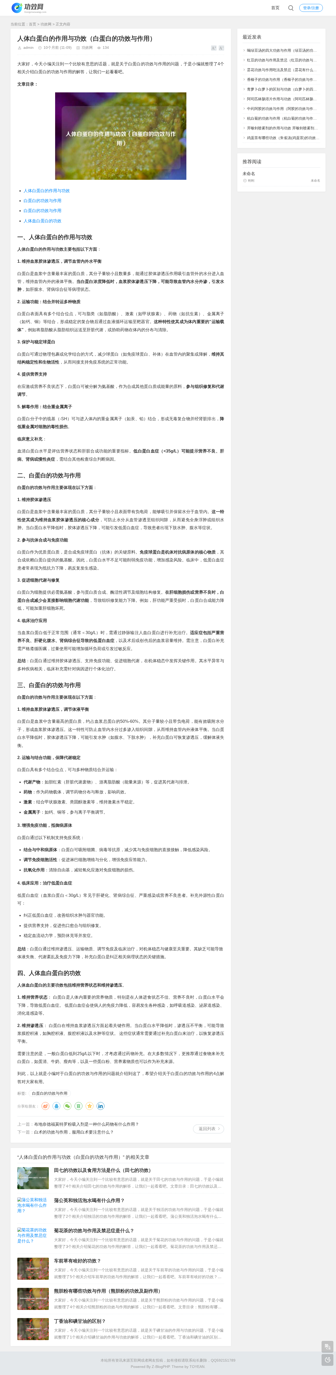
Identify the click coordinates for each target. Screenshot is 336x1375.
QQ (56, 1106)
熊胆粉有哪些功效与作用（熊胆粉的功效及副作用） (108, 1291)
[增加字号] (214, 48)
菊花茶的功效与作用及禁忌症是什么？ (94, 1230)
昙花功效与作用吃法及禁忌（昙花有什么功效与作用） (291, 70)
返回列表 (207, 1128)
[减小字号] (221, 48)
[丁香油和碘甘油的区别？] (33, 1329)
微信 (67, 1106)
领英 (100, 1106)
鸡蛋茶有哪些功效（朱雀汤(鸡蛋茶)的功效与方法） (288, 138)
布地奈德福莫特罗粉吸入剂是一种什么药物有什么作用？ (86, 1124)
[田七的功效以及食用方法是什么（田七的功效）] (33, 1178)
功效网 (45, 24)
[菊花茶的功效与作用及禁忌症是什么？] (33, 1239)
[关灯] (327, 1360)
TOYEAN (197, 1367)
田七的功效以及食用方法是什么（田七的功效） (103, 1170)
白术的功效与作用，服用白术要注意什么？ (74, 1132)
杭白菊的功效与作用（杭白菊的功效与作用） (284, 118)
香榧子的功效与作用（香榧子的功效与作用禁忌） (287, 79)
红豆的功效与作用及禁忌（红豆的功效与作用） (285, 60)
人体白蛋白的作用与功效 (47, 190)
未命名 (249, 173)
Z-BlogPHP (161, 1367)
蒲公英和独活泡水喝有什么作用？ (89, 1200)
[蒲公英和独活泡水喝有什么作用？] (33, 1208)
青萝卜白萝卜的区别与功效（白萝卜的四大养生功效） (291, 89)
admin (28, 47)
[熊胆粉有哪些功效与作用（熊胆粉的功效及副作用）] (33, 1299)
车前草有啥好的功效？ (77, 1260)
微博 (45, 1106)
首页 (275, 8)
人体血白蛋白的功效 (42, 221)
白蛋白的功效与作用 (42, 200)
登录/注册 (311, 8)
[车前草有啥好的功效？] (33, 1269)
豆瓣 (78, 1106)
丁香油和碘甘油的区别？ (80, 1321)
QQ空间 (89, 1106)
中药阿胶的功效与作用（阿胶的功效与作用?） (285, 109)
